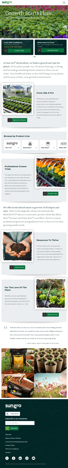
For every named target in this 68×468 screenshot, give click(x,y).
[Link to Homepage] (13, 406)
